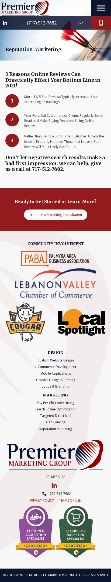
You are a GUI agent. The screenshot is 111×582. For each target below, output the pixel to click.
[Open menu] (101, 8)
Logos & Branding (55, 386)
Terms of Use (70, 500)
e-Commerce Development (55, 366)
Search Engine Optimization (56, 409)
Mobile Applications (55, 373)
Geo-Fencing (55, 422)
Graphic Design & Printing (55, 380)
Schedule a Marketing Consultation (55, 214)
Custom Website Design (55, 360)
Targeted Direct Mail (55, 415)
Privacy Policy (41, 500)
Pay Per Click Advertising (55, 402)
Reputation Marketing (55, 429)
